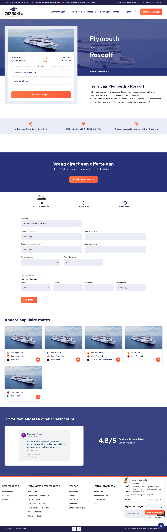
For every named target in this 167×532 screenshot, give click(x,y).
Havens (5, 500)
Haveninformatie (100, 496)
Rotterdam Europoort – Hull (39, 496)
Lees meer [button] (32, 450)
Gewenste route (92, 231)
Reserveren (98, 492)
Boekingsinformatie (109, 12)
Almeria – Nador (35, 516)
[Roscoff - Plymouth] (63, 345)
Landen (5, 496)
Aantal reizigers (27, 257)
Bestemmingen (58, 12)
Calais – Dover (34, 500)
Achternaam (89, 282)
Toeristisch (73, 492)
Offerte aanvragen (151, 12)
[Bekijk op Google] (23, 435)
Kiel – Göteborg (34, 512)
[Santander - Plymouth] (103, 345)
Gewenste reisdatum (29, 231)
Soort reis (25, 218)
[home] (14, 11)
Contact (129, 12)
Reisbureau (73, 500)
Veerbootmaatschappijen (84, 12)
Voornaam (57, 282)
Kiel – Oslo (32, 492)
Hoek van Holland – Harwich (40, 508)
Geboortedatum (122, 282)
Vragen (96, 504)
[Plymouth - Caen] (23, 383)
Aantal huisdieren (70, 257)
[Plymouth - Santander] (23, 345)
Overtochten (7, 492)
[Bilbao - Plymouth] (143, 345)
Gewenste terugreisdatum (31, 244)
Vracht (72, 496)
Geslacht (25, 282)
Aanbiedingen (75, 504)
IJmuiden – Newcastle (37, 504)
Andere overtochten (99, 72)
